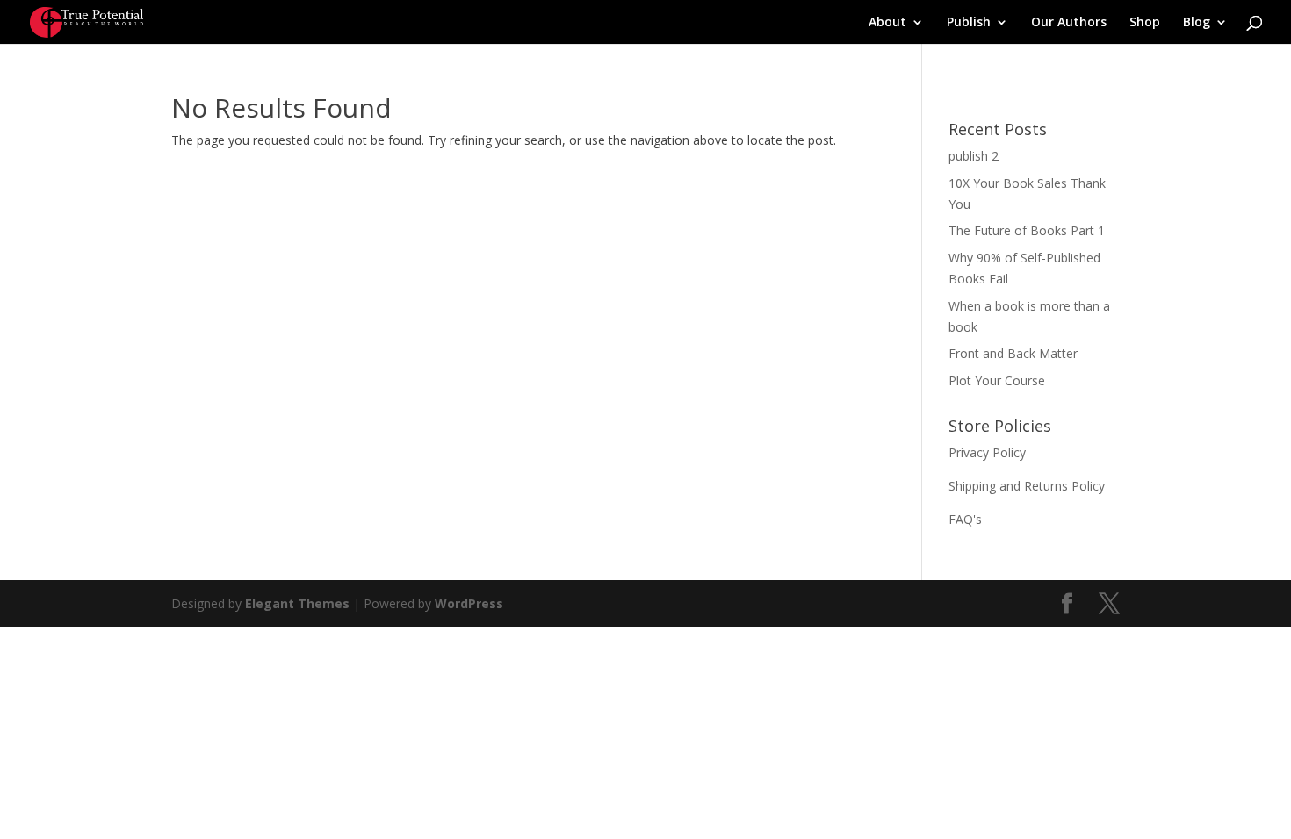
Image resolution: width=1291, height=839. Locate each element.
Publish (969, 23)
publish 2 (973, 155)
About (887, 23)
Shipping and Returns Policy (1026, 485)
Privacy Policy (987, 452)
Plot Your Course (996, 380)
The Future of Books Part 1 (1026, 230)
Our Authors (1069, 23)
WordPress (469, 603)
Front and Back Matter (1013, 353)
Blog (1196, 23)
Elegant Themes (297, 603)
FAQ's (965, 519)
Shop (1144, 23)
